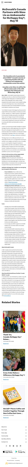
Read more (6, 343)
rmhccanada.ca (7, 295)
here (14, 135)
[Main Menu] (2, 2)
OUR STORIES (8, 2)
